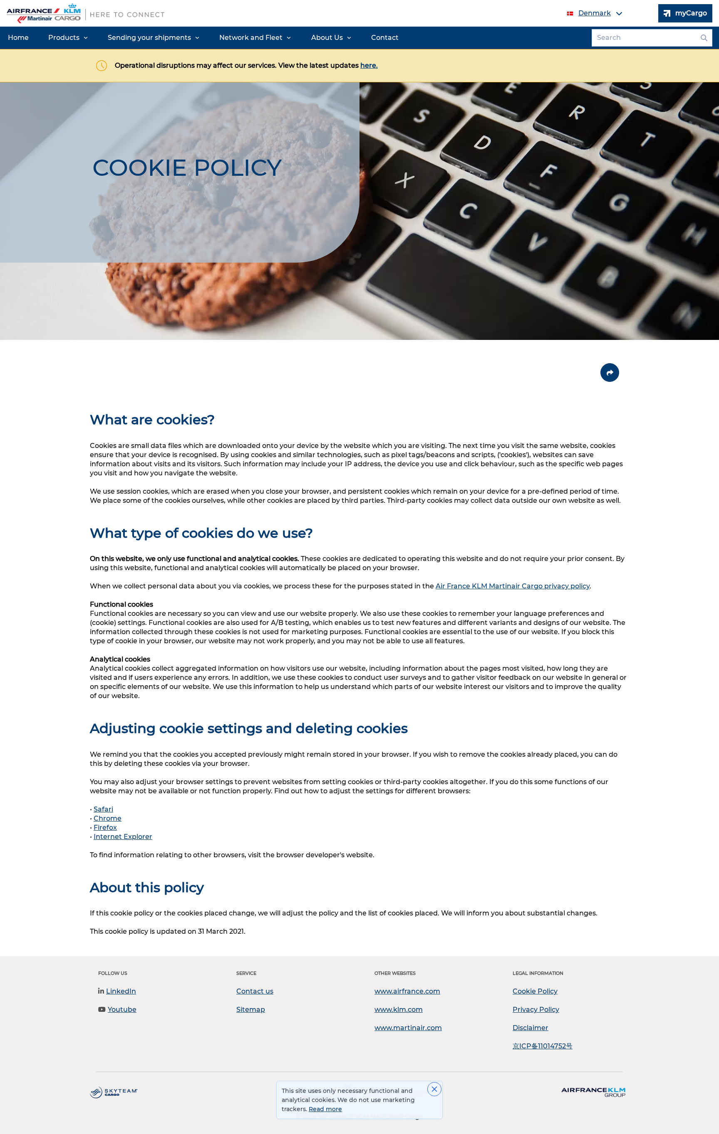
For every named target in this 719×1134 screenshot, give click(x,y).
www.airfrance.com (407, 991)
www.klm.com (398, 1009)
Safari (103, 809)
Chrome (107, 818)
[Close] (434, 1089)
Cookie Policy (535, 991)
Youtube (122, 1009)
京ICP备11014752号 (543, 1046)
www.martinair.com (408, 1028)
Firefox (105, 827)
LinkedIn (121, 991)
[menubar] (203, 38)
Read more (325, 1109)
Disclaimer (530, 1028)
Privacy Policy (536, 1009)
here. (369, 65)
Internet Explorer (123, 837)
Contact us (254, 991)
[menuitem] (18, 38)
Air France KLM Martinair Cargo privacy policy (513, 586)
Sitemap (250, 1009)
